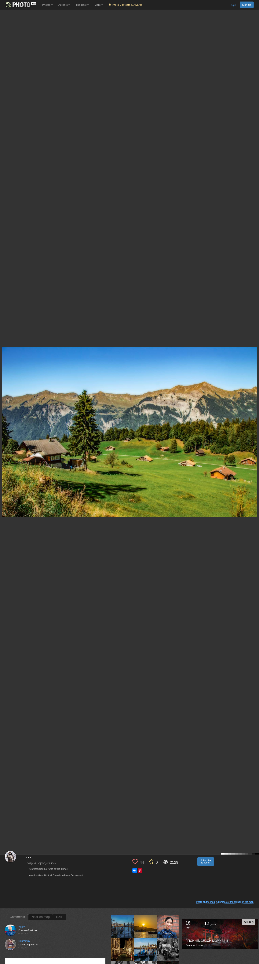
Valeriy (21, 926)
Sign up (246, 4)
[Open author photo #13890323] (168, 949)
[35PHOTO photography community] (20, 5)
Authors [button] (63, 4)
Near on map (40, 917)
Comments (17, 917)
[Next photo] (255, 419)
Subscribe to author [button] (205, 861)
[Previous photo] (3, 419)
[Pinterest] (140, 870)
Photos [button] (46, 4)
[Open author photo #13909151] (168, 926)
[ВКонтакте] (134, 870)
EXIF (59, 917)
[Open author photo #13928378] (122, 926)
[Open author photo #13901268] (145, 949)
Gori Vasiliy (24, 941)
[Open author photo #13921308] (145, 926)
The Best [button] (81, 4)
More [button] (97, 4)
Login (232, 5)
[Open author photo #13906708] (122, 949)
